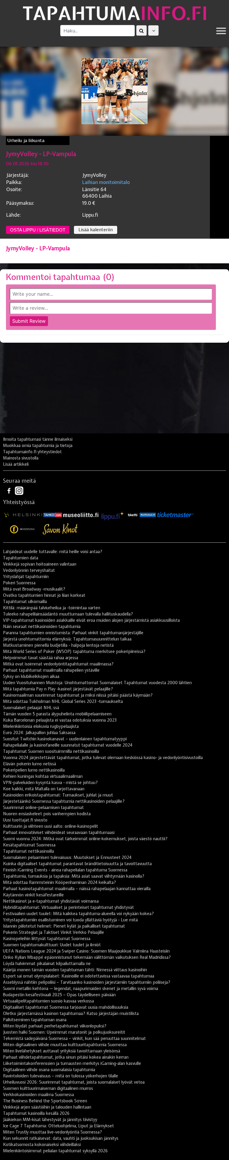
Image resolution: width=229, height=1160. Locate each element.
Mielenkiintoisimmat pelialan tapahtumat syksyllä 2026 (55, 1150)
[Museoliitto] (80, 514)
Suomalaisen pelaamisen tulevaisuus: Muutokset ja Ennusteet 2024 (67, 857)
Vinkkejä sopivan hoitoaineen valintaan (39, 564)
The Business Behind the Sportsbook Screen (45, 1101)
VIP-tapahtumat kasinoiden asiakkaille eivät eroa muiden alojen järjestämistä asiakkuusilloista (91, 620)
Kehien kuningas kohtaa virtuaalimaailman (43, 776)
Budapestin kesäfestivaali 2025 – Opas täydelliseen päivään (59, 994)
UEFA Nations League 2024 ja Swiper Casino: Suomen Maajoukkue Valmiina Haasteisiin (86, 951)
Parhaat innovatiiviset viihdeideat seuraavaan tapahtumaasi (58, 832)
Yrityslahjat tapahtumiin (26, 576)
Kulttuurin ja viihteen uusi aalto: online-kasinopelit (50, 826)
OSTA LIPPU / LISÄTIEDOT (37, 229)
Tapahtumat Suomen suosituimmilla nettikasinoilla (51, 751)
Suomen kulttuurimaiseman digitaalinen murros (48, 1088)
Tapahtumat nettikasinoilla (28, 851)
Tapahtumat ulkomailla (25, 601)
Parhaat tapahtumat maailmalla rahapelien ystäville (51, 670)
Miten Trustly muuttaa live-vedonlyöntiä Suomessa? (52, 1132)
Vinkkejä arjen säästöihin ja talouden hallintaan (47, 1107)
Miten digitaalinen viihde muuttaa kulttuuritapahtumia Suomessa (65, 1044)
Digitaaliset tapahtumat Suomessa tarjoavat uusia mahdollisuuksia (65, 1007)
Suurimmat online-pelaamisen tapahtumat (43, 807)
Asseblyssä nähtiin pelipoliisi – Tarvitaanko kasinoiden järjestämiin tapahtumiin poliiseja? (86, 982)
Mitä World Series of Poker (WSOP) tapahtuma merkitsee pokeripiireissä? (74, 651)
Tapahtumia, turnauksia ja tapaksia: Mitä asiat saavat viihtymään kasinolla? (73, 876)
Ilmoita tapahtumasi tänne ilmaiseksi (37, 439)
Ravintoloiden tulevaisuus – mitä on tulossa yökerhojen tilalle (60, 1076)
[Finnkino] (22, 529)
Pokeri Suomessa (19, 582)
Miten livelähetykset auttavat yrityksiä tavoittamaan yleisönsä (61, 1051)
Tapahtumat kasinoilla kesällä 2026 (36, 1113)
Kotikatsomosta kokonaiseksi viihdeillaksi (42, 1144)
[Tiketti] (132, 514)
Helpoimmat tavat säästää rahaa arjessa (40, 657)
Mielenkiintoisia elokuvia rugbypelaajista (41, 726)
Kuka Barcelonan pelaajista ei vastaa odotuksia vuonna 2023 (60, 720)
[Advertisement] (114, 390)
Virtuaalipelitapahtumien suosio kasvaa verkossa (48, 1001)
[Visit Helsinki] (23, 514)
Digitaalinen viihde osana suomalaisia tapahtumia (49, 1069)
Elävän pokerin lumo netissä (29, 763)
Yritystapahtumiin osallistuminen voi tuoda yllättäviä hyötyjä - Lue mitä (70, 920)
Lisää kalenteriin (95, 230)
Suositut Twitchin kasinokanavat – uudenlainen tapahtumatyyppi (65, 739)
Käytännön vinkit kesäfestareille (33, 895)
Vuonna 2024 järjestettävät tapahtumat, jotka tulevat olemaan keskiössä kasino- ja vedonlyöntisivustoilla (103, 757)
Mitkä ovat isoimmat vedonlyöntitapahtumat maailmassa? (58, 664)
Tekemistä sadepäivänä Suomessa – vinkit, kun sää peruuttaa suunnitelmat (74, 1038)
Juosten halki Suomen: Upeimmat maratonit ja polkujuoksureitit (64, 1032)
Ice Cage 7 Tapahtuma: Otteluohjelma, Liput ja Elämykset (58, 1125)
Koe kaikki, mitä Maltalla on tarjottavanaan (43, 788)
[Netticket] (148, 514)
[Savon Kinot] (60, 529)
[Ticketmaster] (175, 514)
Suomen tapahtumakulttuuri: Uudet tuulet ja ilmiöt (52, 944)
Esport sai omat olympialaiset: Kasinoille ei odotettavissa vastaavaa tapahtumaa (78, 976)
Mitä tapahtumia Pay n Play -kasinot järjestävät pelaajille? (58, 689)
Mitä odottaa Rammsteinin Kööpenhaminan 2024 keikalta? (59, 882)
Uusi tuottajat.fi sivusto (25, 820)
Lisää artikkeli (16, 464)
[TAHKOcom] (52, 514)
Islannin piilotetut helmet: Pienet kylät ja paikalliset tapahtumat (64, 926)
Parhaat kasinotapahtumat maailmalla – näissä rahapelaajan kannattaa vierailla (77, 888)
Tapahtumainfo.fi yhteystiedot (32, 451)
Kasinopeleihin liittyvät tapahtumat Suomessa (46, 938)
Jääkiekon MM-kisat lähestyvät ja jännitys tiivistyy (50, 1119)
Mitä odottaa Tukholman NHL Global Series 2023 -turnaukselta (63, 701)
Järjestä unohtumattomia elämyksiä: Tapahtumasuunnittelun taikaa (67, 639)
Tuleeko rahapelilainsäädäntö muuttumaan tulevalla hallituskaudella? (68, 614)
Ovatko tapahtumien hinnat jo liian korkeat (44, 595)
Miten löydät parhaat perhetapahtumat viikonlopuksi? (54, 1026)
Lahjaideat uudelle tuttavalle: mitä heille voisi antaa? (52, 551)
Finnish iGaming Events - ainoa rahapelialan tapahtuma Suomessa (65, 870)
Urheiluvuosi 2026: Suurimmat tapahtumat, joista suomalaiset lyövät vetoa (74, 1082)
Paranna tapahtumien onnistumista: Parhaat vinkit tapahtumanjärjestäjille (73, 632)
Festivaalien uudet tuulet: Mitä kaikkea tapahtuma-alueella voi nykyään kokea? (78, 913)
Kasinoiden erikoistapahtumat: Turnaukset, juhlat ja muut (58, 795)
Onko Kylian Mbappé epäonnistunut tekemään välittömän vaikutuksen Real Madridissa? (87, 957)
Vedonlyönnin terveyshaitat (29, 570)
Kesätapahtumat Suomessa (29, 845)
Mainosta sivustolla (20, 458)
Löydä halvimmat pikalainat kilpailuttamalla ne (47, 963)
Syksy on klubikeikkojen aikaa (31, 676)
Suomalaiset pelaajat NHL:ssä (31, 707)
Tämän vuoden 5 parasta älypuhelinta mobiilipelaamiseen (57, 714)
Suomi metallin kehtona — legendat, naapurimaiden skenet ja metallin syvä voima (80, 988)
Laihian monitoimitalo (106, 182)
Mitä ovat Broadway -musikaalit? (34, 589)
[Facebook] (9, 490)
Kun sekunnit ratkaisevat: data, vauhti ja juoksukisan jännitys (60, 1138)
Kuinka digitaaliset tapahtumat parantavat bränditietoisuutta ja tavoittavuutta (77, 863)
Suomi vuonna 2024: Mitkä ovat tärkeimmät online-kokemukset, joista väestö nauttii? (85, 838)
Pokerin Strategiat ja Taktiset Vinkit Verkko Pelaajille (53, 932)
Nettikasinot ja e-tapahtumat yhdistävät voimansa (51, 901)
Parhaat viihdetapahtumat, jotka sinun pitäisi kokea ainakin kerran (66, 1057)
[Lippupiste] (113, 514)
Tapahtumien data (20, 558)
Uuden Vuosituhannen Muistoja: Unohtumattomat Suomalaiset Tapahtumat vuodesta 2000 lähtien (97, 682)
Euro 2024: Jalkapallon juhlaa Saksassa (39, 732)
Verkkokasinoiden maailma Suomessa (38, 1094)
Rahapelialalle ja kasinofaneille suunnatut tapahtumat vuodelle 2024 (67, 745)
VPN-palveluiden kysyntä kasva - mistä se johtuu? (50, 782)
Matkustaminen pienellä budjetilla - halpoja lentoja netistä (58, 645)
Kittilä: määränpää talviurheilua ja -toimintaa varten (51, 607)
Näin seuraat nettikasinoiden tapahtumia (42, 626)
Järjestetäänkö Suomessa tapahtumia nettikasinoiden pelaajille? (64, 801)
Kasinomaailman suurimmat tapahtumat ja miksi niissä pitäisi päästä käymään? (78, 695)
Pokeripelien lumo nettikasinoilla (34, 770)
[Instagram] (19, 490)
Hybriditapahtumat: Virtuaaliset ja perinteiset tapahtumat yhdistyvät (68, 907)
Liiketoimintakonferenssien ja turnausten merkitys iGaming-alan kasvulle (72, 1063)
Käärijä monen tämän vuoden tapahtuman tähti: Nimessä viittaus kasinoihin (75, 969)
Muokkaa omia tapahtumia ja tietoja (37, 445)
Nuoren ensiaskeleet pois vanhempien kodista (47, 813)
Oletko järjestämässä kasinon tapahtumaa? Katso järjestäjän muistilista (71, 1013)
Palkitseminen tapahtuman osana (34, 1019)
